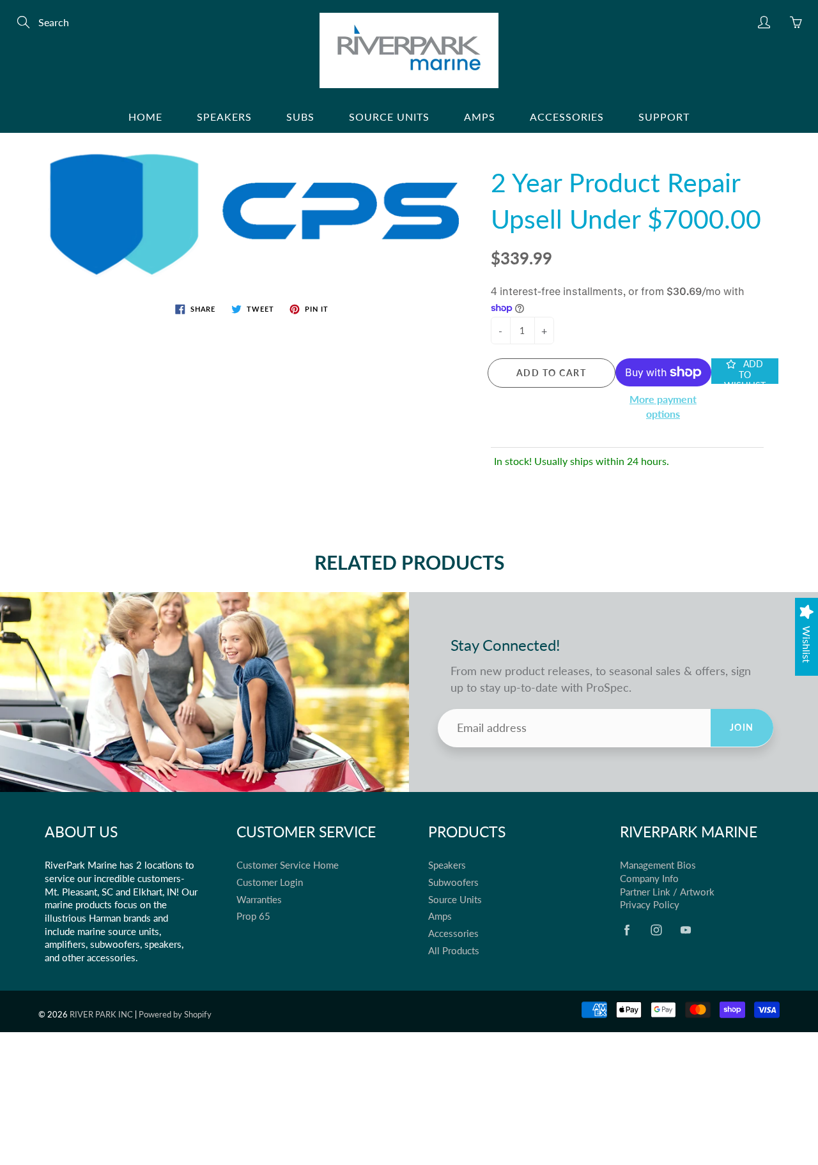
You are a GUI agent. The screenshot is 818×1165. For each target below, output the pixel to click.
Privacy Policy (649, 904)
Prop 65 (253, 916)
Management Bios (658, 865)
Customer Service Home (287, 865)
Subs (300, 116)
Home (145, 116)
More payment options (663, 406)
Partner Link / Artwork (667, 892)
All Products (453, 950)
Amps (479, 116)
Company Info (649, 878)
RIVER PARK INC (101, 1014)
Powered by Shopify (175, 1014)
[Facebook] (626, 929)
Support (664, 116)
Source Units (389, 116)
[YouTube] (685, 929)
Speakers (224, 116)
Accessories (567, 116)
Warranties (259, 899)
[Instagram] (656, 929)
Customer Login (269, 882)
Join (742, 727)
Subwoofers (453, 882)
